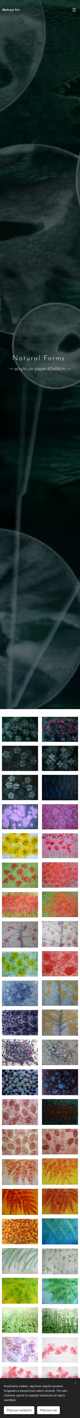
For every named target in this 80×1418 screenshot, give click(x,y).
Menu (74, 9)
